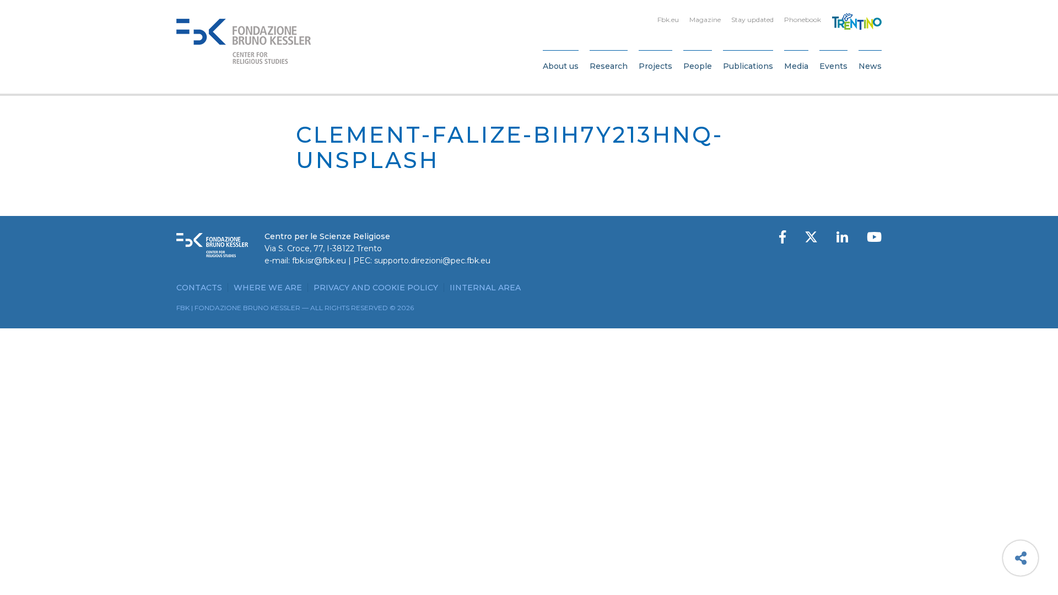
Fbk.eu (668, 19)
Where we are (268, 287)
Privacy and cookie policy (376, 287)
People (697, 66)
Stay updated (752, 19)
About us (561, 66)
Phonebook (802, 19)
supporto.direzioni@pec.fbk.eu (432, 261)
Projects (655, 66)
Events (833, 66)
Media (796, 66)
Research (609, 66)
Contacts (199, 287)
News (870, 66)
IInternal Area (485, 287)
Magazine (705, 19)
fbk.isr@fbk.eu (319, 261)
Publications (748, 66)
